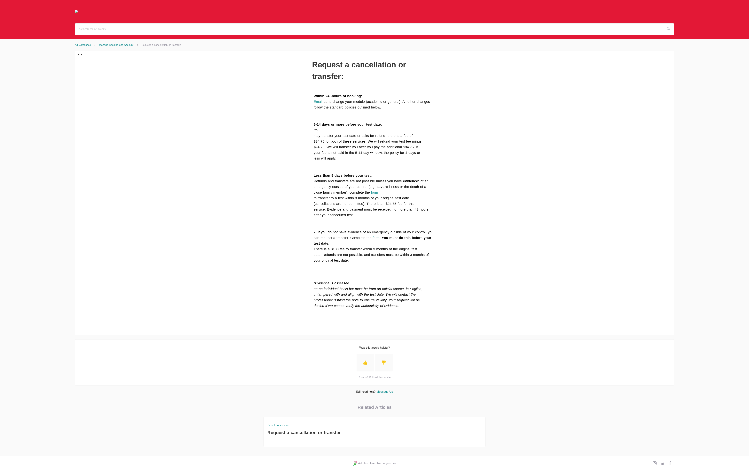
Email (318, 102)
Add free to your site (377, 463)
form (374, 192)
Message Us (384, 391)
